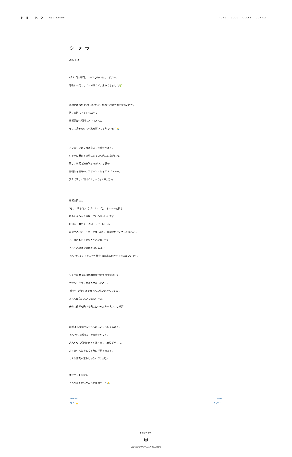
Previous (74, 399)
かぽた (218, 403)
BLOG (235, 18)
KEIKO (33, 17)
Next (219, 399)
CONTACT (262, 18)
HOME (223, 18)
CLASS (247, 18)
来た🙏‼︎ (75, 403)
